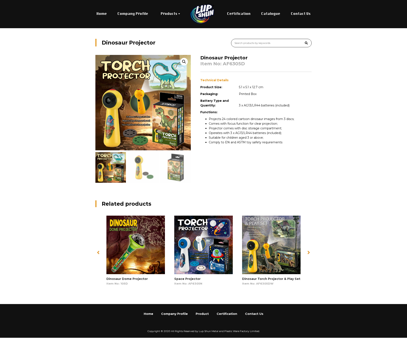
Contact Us (301, 14)
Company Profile (132, 14)
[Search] (306, 43)
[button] (309, 252)
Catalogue (270, 14)
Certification (239, 14)
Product (202, 314)
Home (101, 14)
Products (169, 14)
